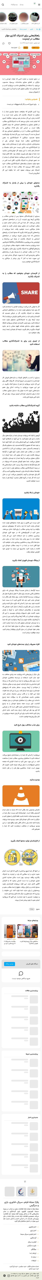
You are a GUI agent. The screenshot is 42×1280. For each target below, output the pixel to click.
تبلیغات (33, 1261)
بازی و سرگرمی (31, 1245)
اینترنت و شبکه (23, 29)
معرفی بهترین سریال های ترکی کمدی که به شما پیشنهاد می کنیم (16, 997)
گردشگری (33, 1238)
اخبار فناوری (32, 1227)
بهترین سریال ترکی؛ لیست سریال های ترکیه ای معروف (16, 1040)
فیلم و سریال (32, 1242)
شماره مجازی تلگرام (33, 1266)
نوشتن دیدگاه (9, 964)
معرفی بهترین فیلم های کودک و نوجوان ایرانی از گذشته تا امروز (18, 1018)
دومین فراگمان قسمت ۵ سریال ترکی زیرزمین (24, 23)
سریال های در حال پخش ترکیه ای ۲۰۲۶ (17, 1008)
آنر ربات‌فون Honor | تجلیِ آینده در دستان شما (35, 23)
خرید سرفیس (22, 1266)
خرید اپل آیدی (14, 1266)
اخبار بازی (33, 1230)
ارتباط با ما (33, 1253)
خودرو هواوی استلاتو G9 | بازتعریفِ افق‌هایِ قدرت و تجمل (13, 23)
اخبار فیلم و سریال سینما (28, 1234)
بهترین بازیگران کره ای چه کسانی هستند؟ (17, 1029)
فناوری (31, 29)
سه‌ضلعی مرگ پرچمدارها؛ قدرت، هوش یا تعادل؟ (29, 942)
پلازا (37, 29)
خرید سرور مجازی (34, 1269)
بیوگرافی (33, 1249)
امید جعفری (37, 43)
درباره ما (33, 1257)
